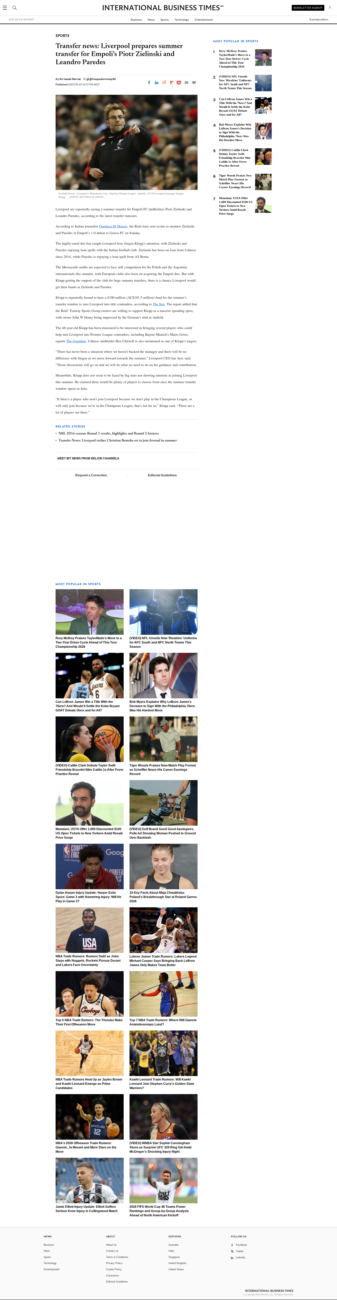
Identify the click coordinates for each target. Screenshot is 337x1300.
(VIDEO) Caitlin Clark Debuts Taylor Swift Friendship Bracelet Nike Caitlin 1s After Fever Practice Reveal (89, 770)
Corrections (112, 1275)
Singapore (174, 1257)
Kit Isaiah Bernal (70, 79)
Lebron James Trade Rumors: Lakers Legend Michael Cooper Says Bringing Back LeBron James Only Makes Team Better (163, 961)
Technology (182, 19)
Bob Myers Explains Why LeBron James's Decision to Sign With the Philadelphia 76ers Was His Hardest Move (162, 706)
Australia (173, 1244)
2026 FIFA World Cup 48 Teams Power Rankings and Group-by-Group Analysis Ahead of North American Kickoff (159, 1211)
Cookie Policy (114, 1269)
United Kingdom (177, 1263)
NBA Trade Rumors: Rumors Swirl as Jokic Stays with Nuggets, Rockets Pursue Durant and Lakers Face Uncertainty (88, 960)
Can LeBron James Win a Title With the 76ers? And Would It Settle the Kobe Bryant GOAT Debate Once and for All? (88, 706)
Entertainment (204, 19)
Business (136, 19)
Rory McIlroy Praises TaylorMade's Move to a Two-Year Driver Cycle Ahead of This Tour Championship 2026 (89, 642)
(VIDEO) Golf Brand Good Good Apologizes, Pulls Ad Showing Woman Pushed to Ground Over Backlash (162, 833)
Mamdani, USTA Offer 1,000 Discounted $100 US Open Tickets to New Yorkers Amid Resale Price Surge (89, 833)
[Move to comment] (194, 82)
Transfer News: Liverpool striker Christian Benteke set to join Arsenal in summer (118, 440)
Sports (165, 19)
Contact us (112, 1250)
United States (176, 1269)
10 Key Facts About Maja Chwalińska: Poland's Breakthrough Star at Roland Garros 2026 (163, 897)
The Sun (159, 304)
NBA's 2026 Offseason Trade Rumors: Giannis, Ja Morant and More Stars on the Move (86, 1147)
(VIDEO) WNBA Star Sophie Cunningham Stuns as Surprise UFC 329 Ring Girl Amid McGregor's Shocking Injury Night (160, 1147)
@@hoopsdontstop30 (101, 79)
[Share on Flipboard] (171, 82)
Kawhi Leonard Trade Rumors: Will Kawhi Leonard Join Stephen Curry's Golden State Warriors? (161, 1084)
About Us (111, 1244)
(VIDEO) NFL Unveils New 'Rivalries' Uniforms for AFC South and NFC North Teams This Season (163, 642)
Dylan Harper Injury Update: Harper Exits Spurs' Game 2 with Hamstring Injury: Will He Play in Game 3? (88, 897)
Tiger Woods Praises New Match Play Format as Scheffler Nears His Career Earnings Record (162, 770)
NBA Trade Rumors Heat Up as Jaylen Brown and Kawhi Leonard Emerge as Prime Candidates (89, 1084)
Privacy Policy (114, 1263)
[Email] (186, 82)
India (171, 1250)
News (151, 19)
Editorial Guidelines (162, 475)
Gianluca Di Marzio (113, 226)
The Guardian (76, 341)
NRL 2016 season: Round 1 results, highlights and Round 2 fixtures (109, 433)
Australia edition (318, 19)
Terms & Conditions (117, 1257)
